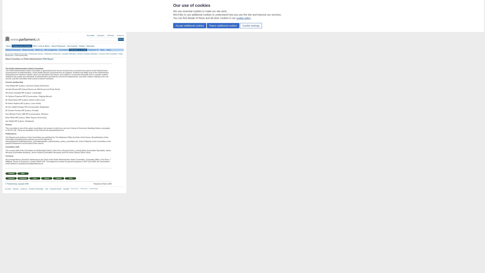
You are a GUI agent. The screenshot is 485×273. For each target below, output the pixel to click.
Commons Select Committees (108, 54)
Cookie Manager (93, 188)
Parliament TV (93, 50)
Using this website (55, 189)
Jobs (46, 189)
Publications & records (78, 50)
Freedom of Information (36, 189)
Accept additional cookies (190, 25)
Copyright (66, 189)
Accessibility (90, 35)
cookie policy (243, 18)
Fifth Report (48, 59)
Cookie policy (83, 188)
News (103, 50)
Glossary (16, 189)
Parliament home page (20, 54)
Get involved (72, 46)
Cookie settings (251, 25)
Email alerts (100, 35)
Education (91, 46)
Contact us (120, 35)
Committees (63, 50)
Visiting (82, 46)
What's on (39, 50)
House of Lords (27, 50)
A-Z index (8, 189)
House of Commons (13, 50)
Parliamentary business (22, 46)
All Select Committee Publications (88, 54)
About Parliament (58, 46)
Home (8, 46)
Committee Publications (69, 54)
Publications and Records (52, 54)
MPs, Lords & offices (41, 46)
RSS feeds (110, 35)
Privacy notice (74, 188)
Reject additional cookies (223, 25)
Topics (108, 50)
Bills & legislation (50, 50)
